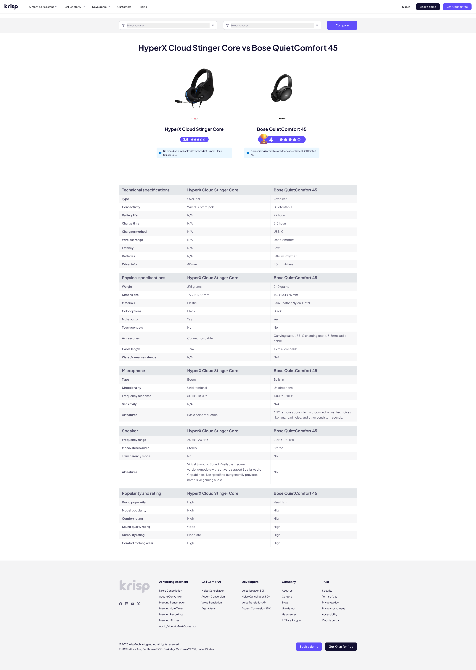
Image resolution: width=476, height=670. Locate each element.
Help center (289, 614)
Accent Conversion (170, 596)
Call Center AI (73, 6)
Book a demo (428, 6)
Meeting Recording (171, 614)
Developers (99, 6)
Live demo (288, 608)
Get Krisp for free (457, 6)
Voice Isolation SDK (253, 590)
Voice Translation (212, 602)
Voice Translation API (254, 602)
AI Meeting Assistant (41, 6)
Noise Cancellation (170, 590)
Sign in (406, 6)
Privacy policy (330, 602)
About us (287, 590)
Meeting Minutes (169, 620)
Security (327, 590)
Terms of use (329, 596)
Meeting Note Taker (171, 608)
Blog (285, 602)
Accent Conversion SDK (256, 608)
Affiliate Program (292, 620)
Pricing (143, 6)
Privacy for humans (333, 608)
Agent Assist (209, 608)
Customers (124, 6)
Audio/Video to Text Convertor (177, 626)
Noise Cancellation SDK (256, 596)
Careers (287, 596)
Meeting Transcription (172, 602)
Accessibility (329, 614)
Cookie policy (330, 620)
